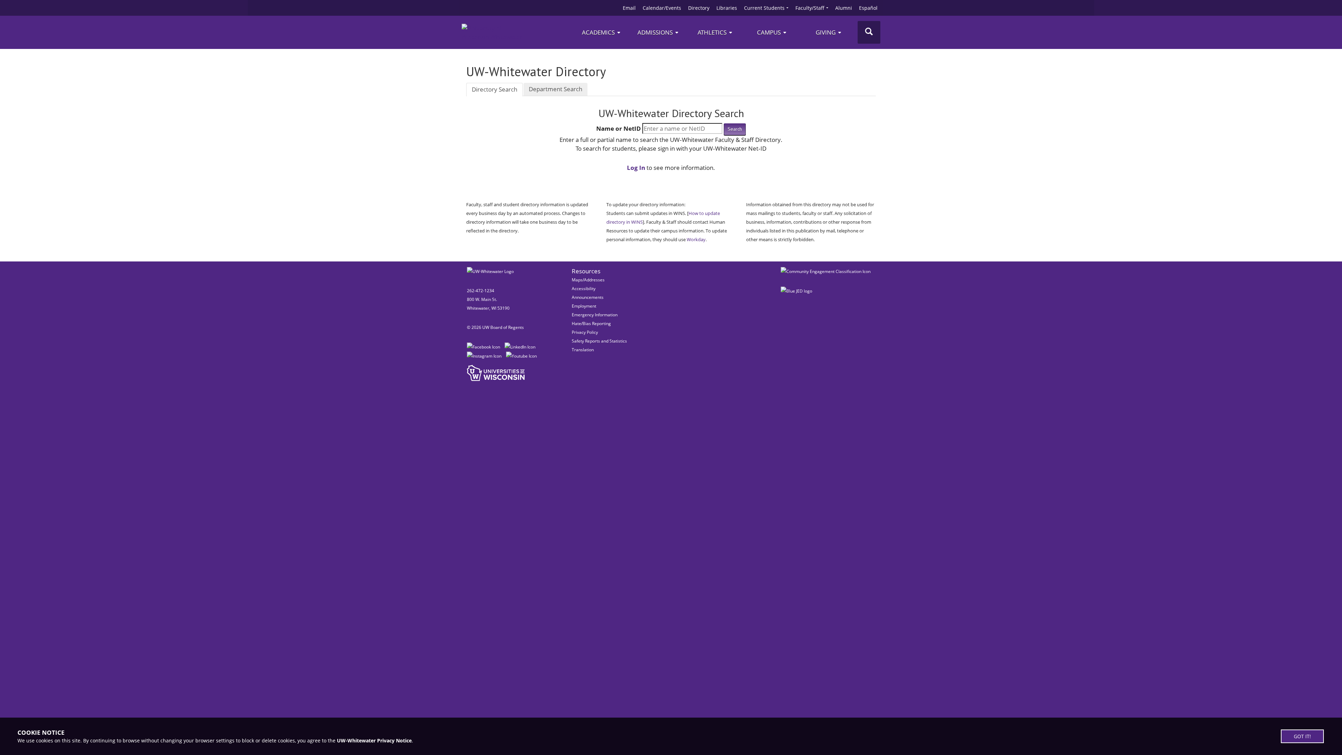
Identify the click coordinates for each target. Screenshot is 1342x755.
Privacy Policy (585, 332)
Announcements (588, 297)
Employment (584, 306)
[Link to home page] (493, 32)
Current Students (764, 8)
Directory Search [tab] (494, 89)
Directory (698, 8)
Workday (696, 239)
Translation (583, 350)
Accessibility (584, 289)
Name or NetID (618, 128)
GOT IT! (1302, 736)
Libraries (726, 8)
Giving (826, 32)
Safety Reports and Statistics (599, 341)
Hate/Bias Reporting (591, 323)
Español (868, 8)
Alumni (843, 8)
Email (629, 8)
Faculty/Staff (809, 8)
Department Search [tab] (555, 89)
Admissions (655, 32)
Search (735, 129)
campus (769, 32)
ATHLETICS (713, 32)
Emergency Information (595, 315)
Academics (599, 32)
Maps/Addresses (588, 280)
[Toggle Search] (869, 32)
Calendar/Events (662, 8)
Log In (636, 168)
